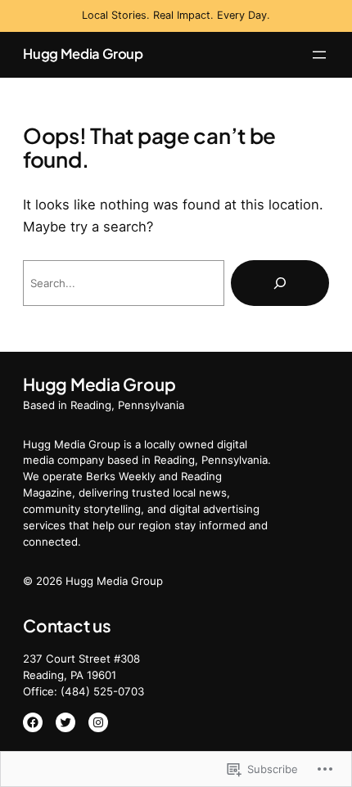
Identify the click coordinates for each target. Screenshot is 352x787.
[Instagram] (98, 722)
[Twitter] (65, 722)
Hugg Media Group (83, 53)
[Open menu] (319, 55)
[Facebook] (33, 722)
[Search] (280, 283)
